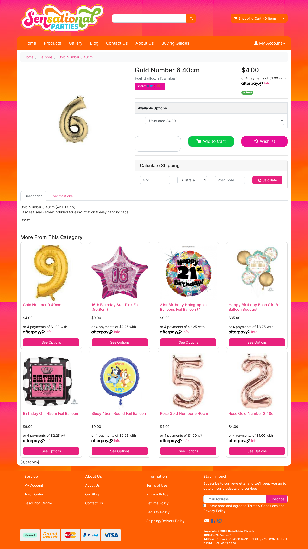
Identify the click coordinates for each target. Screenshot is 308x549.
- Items (257, 18)
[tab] (33, 196)
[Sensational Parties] (62, 18)
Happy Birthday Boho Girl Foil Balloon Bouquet (255, 307)
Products (52, 43)
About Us (144, 43)
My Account (33, 485)
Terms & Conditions (262, 506)
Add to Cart (213, 141)
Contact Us (117, 43)
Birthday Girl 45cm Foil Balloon (50, 413)
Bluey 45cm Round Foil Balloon (118, 413)
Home (30, 43)
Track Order (33, 494)
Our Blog (92, 494)
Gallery (75, 43)
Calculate (269, 180)
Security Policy (158, 512)
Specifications (62, 196)
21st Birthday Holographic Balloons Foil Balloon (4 (183, 307)
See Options (51, 342)
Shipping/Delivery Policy (165, 521)
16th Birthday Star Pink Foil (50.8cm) (115, 307)
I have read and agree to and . (244, 508)
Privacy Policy (157, 494)
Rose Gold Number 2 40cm (253, 413)
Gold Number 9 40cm (42, 305)
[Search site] (191, 18)
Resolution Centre (38, 503)
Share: (142, 86)
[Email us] (206, 521)
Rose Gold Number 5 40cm (184, 413)
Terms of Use (156, 485)
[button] (269, 43)
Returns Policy (157, 503)
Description (33, 196)
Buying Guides (175, 43)
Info (267, 83)
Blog (94, 43)
